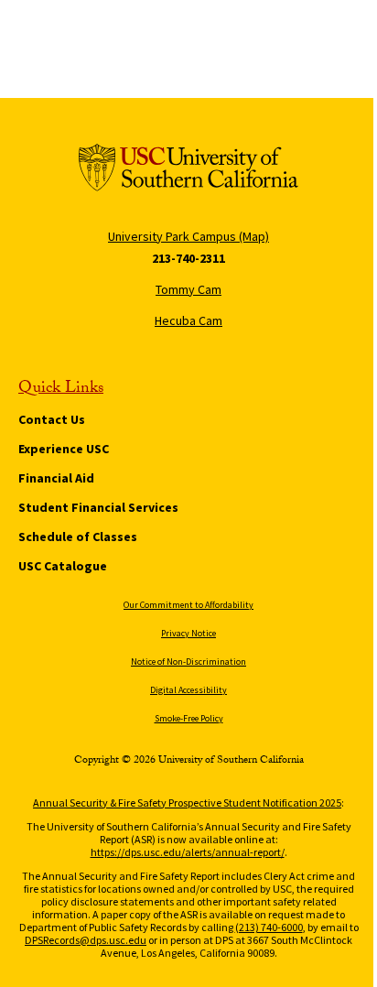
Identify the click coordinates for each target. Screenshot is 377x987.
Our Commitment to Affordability (188, 605)
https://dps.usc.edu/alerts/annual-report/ (188, 852)
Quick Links (60, 390)
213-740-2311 (188, 258)
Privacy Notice (188, 633)
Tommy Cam (188, 289)
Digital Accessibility (188, 690)
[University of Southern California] (188, 171)
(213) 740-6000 (269, 927)
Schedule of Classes (77, 536)
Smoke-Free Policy (189, 718)
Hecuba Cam (188, 320)
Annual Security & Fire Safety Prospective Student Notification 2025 (187, 802)
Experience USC (63, 448)
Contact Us (51, 419)
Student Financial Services (98, 507)
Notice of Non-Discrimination (188, 661)
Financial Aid (56, 478)
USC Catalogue (62, 566)
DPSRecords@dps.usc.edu (85, 940)
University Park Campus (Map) (188, 236)
